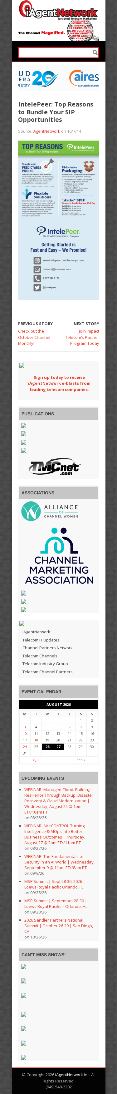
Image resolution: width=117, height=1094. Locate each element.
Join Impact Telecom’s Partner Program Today (82, 337)
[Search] (95, 52)
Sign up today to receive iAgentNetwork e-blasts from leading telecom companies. (59, 383)
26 (47, 746)
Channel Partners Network (47, 648)
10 (25, 733)
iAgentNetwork (46, 131)
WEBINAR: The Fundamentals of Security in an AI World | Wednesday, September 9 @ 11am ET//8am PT (59, 862)
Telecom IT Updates (41, 640)
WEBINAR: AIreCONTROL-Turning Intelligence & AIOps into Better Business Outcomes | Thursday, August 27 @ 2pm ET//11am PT (54, 834)
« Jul (36, 759)
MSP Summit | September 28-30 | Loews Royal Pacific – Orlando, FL (55, 903)
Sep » (80, 759)
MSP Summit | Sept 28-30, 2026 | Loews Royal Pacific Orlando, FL (54, 884)
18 (36, 740)
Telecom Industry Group (45, 663)
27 (58, 746)
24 (25, 746)
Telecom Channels (39, 656)
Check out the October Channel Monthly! (34, 337)
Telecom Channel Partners (47, 672)
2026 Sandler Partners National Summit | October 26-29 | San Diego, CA (58, 925)
